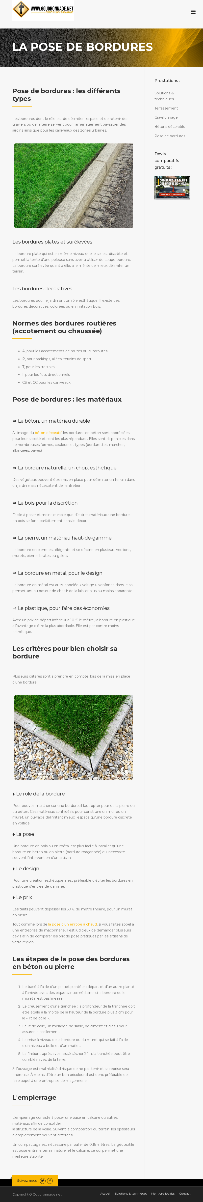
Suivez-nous (27, 1180)
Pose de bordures (169, 136)
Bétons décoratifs (169, 126)
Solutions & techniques (131, 1193)
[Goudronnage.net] (43, 8)
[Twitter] (43, 1180)
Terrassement (166, 108)
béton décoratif (48, 433)
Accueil (105, 1193)
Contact (185, 1193)
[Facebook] (50, 1180)
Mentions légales (163, 1193)
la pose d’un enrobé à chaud (72, 924)
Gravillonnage (166, 117)
